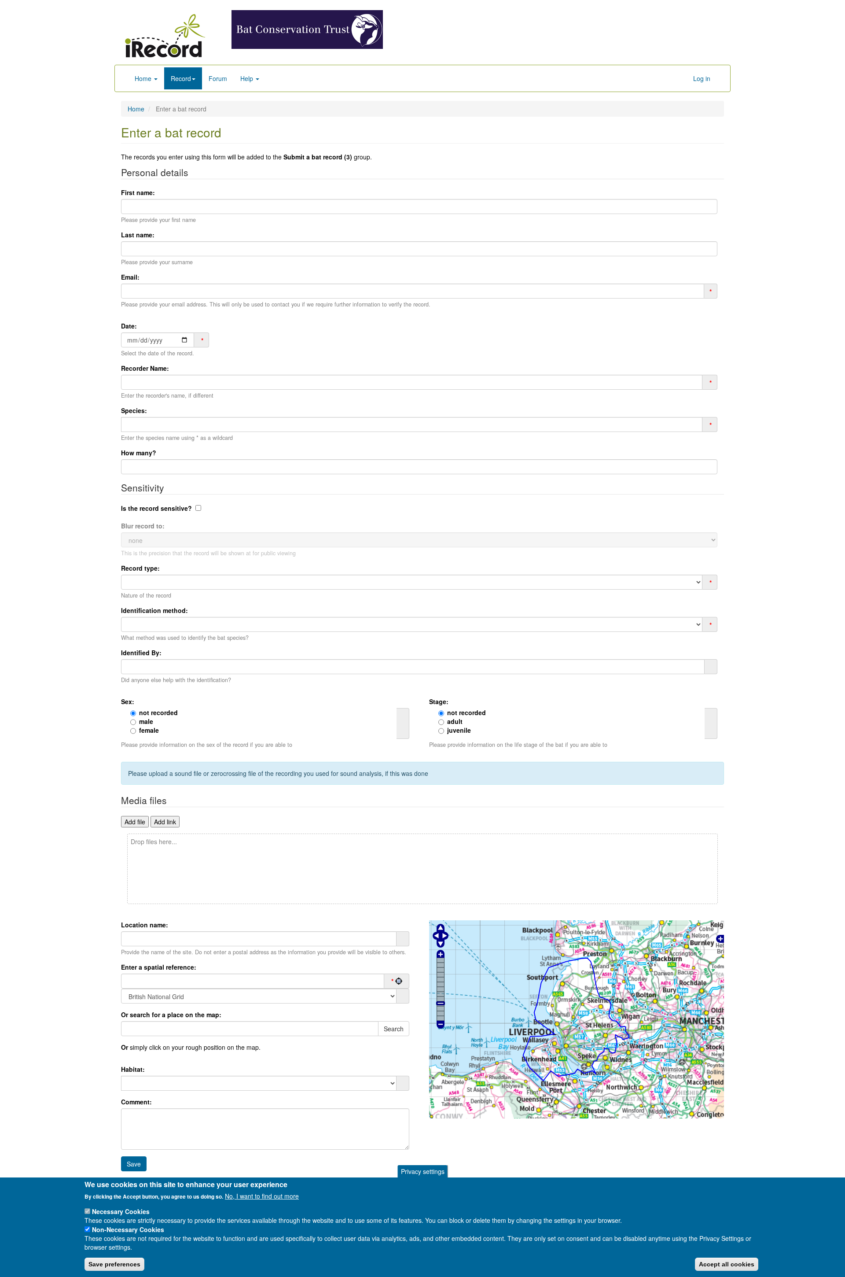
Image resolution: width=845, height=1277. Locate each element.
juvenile (459, 730)
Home (144, 78)
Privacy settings (423, 1171)
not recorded (158, 712)
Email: (130, 277)
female (149, 730)
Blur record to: (143, 525)
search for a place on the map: (171, 1014)
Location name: (144, 924)
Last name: (137, 234)
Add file (135, 821)
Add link (165, 821)
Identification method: (154, 610)
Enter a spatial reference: (158, 967)
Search (394, 1028)
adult (455, 721)
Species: (134, 410)
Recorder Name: (145, 368)
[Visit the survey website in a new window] (307, 28)
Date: (129, 325)
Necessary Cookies (121, 1211)
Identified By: (141, 652)
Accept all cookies (726, 1264)
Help (247, 78)
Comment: (136, 1101)
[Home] (165, 35)
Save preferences (114, 1264)
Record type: (140, 568)
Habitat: (133, 1069)
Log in (701, 78)
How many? (138, 452)
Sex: (127, 701)
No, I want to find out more (262, 1196)
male (146, 721)
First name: (138, 192)
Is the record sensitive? (156, 508)
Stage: (438, 701)
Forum (218, 78)
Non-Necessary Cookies (128, 1229)
